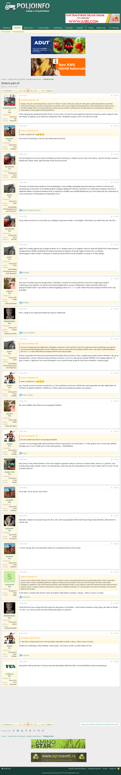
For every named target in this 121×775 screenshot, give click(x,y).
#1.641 (116, 95)
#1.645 (116, 216)
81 (21, 91)
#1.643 (116, 154)
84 (31, 91)
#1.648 (116, 309)
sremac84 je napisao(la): (29, 638)
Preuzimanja (43, 27)
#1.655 (116, 516)
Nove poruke (5, 32)
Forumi (17, 27)
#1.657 (116, 572)
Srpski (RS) (7, 768)
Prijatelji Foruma (83, 27)
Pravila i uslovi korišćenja (77, 768)
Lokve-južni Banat (11, 303)
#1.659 (116, 633)
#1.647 (116, 279)
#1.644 (116, 182)
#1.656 (116, 544)
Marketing (58, 27)
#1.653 (116, 459)
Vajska (14, 482)
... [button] (17, 91)
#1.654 (116, 488)
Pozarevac (13, 121)
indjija (15, 595)
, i (31, 210)
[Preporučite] (111, 95)
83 (28, 91)
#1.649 (116, 339)
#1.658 (116, 603)
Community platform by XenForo (60, 773)
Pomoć (105, 768)
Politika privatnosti (94, 768)
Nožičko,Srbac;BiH (10, 334)
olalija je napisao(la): (28, 577)
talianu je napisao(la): (28, 131)
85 (35, 91)
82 (24, 91)
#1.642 (116, 126)
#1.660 (116, 661)
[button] (35, 28)
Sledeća (49, 91)
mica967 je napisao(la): (28, 100)
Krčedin (14, 396)
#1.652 (116, 431)
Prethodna (7, 91)
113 (42, 91)
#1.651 (116, 401)
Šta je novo (28, 27)
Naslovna (7, 27)
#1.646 (116, 244)
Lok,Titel (14, 177)
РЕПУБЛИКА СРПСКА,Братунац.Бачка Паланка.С (10, 209)
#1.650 (116, 373)
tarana (5, 87)
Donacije (69, 27)
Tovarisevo (13, 539)
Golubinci (13, 149)
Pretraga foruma (18, 32)
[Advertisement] (60, 704)
